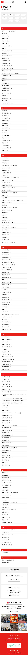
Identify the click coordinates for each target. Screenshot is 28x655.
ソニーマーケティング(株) (7, 242)
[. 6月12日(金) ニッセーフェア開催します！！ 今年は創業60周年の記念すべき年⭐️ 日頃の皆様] (14, 618)
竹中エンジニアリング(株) (7, 264)
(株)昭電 (4, 205)
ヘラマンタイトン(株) (6, 457)
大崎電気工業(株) (5, 90)
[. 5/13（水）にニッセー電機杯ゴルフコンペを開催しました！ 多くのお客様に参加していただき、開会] (22, 618)
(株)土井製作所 (5, 302)
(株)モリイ (4, 519)
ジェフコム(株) (5, 182)
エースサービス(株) (6, 65)
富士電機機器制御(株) (6, 435)
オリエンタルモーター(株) (7, 103)
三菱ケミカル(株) (5, 495)
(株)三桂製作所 (5, 163)
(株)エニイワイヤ (5, 70)
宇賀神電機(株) (5, 60)
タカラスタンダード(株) (7, 262)
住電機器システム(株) (6, 220)
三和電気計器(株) (5, 172)
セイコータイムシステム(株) (8, 227)
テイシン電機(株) (5, 287)
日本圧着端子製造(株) (6, 361)
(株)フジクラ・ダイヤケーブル (8, 425)
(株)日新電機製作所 (6, 347)
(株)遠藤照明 (4, 78)
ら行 (10, 21)
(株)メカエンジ (5, 517)
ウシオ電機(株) (5, 63)
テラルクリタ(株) (5, 292)
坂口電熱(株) (4, 158)
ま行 (16, 18)
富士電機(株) (4, 432)
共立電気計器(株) (5, 135)
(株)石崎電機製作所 (6, 56)
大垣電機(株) (4, 83)
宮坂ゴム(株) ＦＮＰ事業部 (8, 510)
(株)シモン (4, 195)
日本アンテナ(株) (5, 354)
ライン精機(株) (5, 552)
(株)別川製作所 (5, 455)
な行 (4, 18)
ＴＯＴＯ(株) (4, 319)
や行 (23, 18)
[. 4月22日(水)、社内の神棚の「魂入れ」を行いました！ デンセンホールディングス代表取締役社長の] (5, 627)
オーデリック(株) (5, 93)
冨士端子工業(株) (5, 427)
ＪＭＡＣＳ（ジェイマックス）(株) (9, 177)
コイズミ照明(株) (5, 145)
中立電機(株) (4, 272)
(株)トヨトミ (4, 327)
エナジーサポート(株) (6, 68)
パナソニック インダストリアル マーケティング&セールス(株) (13, 395)
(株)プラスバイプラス (6, 442)
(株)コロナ (4, 150)
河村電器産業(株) (5, 123)
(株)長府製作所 (5, 274)
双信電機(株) (4, 237)
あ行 (4, 14)
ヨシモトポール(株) (6, 544)
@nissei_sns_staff (14, 611)
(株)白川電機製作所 (6, 210)
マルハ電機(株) (5, 487)
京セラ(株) (4, 133)
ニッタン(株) (4, 349)
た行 (23, 14)
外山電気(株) (4, 239)
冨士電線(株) (4, 440)
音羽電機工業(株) (5, 98)
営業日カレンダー (13, 595)
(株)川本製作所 (5, 125)
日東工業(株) (4, 352)
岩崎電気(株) (4, 53)
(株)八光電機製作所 (6, 386)
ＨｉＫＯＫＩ (5, 379)
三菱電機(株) (4, 500)
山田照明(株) (4, 537)
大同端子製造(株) (5, 257)
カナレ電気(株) (5, 118)
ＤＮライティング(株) (6, 282)
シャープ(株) (4, 197)
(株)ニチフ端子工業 (6, 344)
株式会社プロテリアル (6, 415)
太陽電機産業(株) (5, 252)
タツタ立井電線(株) (6, 269)
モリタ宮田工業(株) (6, 522)
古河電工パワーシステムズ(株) (8, 447)
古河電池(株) (4, 452)
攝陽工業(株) (4, 235)
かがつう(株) (4, 110)
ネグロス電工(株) (5, 366)
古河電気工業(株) (5, 450)
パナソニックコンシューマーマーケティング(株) (12, 400)
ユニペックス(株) (5, 542)
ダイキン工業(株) (5, 250)
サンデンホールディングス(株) (8, 165)
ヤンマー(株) (4, 539)
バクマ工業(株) (5, 384)
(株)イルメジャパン (6, 51)
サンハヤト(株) (5, 168)
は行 (10, 18)
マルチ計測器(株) (5, 485)
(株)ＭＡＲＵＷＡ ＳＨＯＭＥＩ (9, 492)
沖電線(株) (4, 95)
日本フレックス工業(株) (7, 359)
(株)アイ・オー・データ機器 (8, 31)
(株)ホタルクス (5, 465)
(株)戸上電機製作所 (6, 322)
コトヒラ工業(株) (5, 148)
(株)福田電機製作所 (6, 420)
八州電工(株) (4, 532)
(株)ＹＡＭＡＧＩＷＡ (6, 535)
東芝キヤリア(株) (5, 312)
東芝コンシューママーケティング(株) (10, 314)
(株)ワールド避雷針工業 (7, 560)
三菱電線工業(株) (5, 505)
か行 (10, 14)
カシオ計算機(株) (5, 113)
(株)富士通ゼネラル (6, 430)
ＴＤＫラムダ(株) (5, 277)
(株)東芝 (4, 309)
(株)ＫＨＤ (4, 143)
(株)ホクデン (4, 462)
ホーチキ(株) (4, 460)
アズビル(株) (4, 43)
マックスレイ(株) (5, 480)
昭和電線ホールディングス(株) (8, 207)
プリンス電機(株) (5, 445)
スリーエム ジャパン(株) (7, 222)
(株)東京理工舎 (5, 307)
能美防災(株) (4, 369)
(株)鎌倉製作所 (5, 120)
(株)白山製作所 (5, 382)
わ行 (16, 21)
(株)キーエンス (5, 128)
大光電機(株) (4, 255)
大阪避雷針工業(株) (6, 88)
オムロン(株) (4, 100)
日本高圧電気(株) (5, 364)
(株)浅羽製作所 (5, 38)
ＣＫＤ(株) (4, 175)
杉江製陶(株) (4, 217)
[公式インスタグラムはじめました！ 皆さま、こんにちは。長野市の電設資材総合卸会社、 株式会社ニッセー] (22, 627)
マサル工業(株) (5, 475)
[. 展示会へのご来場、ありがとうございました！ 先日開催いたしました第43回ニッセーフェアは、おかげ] (5, 618)
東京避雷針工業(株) (6, 304)
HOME (2, 9)
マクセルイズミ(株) (6, 482)
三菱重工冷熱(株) (5, 497)
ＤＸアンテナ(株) (5, 284)
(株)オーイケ (4, 80)
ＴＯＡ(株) (4, 279)
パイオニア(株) (5, 377)
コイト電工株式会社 (6, 140)
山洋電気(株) (4, 170)
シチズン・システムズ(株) (7, 187)
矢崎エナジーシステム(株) (7, 530)
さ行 (16, 14)
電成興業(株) (4, 294)
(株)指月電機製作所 (6, 185)
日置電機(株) (4, 408)
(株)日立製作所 (5, 410)
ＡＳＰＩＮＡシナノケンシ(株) (8, 192)
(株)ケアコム (4, 138)
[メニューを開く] (25, 2)
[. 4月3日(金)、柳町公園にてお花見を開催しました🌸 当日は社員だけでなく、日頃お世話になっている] (14, 627)
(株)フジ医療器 (5, 423)
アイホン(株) (4, 36)
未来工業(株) (4, 512)
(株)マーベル (4, 472)
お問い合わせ (13, 580)
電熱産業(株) (4, 297)
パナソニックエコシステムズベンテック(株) (11, 398)
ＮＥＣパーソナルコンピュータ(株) (9, 73)
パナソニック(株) (5, 391)
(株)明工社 (4, 514)
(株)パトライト (5, 389)
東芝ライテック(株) (6, 317)
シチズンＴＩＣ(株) (6, 190)
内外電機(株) (4, 337)
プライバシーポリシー (14, 650)
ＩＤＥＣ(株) (4, 33)
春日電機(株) (4, 115)
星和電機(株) (4, 230)
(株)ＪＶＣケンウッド (6, 180)
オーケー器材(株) (5, 85)
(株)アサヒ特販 (5, 41)
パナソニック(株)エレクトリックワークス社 (11, 403)
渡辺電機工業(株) (5, 562)
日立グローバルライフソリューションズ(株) (11, 413)
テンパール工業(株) (6, 299)
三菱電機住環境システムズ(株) (8, 502)
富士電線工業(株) (5, 437)
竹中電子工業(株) (5, 267)
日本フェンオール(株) (6, 357)
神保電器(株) (4, 215)
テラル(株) (4, 289)
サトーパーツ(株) (5, 160)
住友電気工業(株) (5, 225)
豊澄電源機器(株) (5, 324)
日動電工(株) (4, 342)
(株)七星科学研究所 (6, 339)
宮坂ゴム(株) (4, 507)
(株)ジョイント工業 (6, 202)
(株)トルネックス (5, 329)
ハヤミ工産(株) (5, 405)
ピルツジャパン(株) (6, 418)
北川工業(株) (4, 130)
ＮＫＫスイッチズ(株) (6, 75)
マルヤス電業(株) (5, 490)
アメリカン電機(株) (6, 46)
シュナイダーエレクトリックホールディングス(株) (12, 200)
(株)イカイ (4, 48)
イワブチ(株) (4, 58)
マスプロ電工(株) (5, 477)
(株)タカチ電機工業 (6, 260)
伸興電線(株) (4, 212)
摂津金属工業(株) (5, 232)
